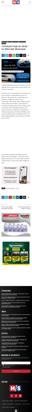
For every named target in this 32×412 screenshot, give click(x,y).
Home (3, 6)
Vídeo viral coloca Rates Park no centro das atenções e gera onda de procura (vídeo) (15, 322)
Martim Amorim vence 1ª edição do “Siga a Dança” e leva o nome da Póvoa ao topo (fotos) (15, 294)
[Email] (21, 55)
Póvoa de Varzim (22, 41)
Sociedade (4, 43)
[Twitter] (6, 55)
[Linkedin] (17, 55)
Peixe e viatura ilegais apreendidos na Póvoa (7, 207)
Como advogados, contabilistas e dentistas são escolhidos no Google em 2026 (13, 337)
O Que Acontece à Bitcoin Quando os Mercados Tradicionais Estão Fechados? (13, 344)
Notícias (9, 41)
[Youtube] (20, 396)
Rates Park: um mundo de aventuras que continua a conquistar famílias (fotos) (14, 350)
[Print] (24, 55)
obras (17, 188)
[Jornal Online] (16, 2)
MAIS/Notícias (9, 6)
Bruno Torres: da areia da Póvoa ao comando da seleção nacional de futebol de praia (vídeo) (16, 325)
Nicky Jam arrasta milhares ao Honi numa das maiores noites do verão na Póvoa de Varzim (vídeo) (14, 318)
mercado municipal (10, 188)
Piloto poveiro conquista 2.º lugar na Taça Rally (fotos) (15, 300)
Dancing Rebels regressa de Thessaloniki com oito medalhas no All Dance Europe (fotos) (14, 307)
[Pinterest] (10, 55)
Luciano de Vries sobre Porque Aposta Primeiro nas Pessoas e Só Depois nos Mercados (14, 340)
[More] (28, 55)
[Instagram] (16, 396)
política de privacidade (20, 365)
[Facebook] (3, 55)
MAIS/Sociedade (15, 41)
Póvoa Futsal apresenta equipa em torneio (24, 207)
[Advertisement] (16, 24)
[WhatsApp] (13, 55)
